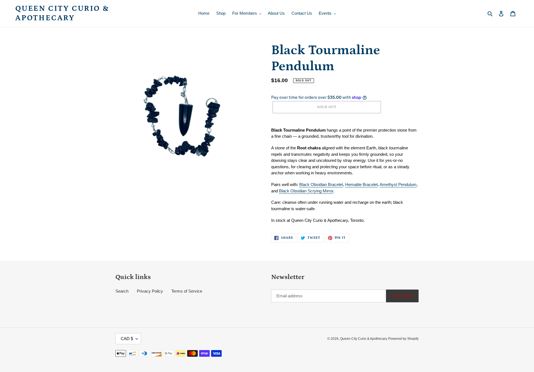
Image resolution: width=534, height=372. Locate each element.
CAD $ (127, 338)
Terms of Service (186, 291)
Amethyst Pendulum (398, 184)
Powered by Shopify (403, 339)
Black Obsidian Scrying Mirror (306, 190)
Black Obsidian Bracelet (321, 184)
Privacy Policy (150, 291)
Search (121, 291)
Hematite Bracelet (361, 184)
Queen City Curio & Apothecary (62, 13)
